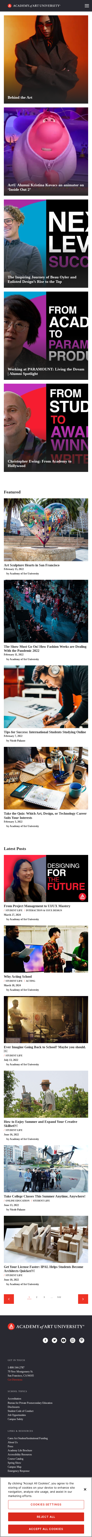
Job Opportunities (17, 1415)
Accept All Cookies (46, 1529)
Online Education (18, 1200)
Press (10, 1446)
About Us (13, 1442)
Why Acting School (18, 976)
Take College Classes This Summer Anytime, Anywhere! (44, 1196)
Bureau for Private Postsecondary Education (30, 1402)
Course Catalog (15, 1458)
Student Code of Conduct (20, 1411)
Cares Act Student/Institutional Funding (28, 1438)
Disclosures (14, 1406)
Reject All (46, 1516)
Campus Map (14, 1466)
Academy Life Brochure (20, 1450)
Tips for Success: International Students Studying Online (45, 732)
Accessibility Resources (20, 1454)
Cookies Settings (46, 1504)
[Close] (85, 1489)
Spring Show (14, 1462)
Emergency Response (19, 1470)
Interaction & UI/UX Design (44, 910)
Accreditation (14, 1398)
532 (59, 1297)
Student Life (14, 910)
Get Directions (15, 1379)
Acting (30, 981)
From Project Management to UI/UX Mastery (37, 906)
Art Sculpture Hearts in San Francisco (31, 565)
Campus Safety (15, 1419)
